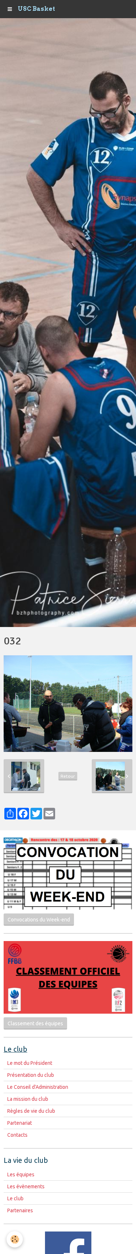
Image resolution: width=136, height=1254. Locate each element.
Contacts (17, 1135)
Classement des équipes (35, 1023)
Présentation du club (30, 1075)
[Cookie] (15, 1239)
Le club (15, 1198)
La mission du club (27, 1099)
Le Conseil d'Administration (37, 1087)
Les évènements (26, 1186)
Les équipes (20, 1174)
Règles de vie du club (31, 1111)
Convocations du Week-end (39, 920)
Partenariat (19, 1123)
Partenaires (20, 1210)
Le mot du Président (29, 1063)
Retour (68, 776)
